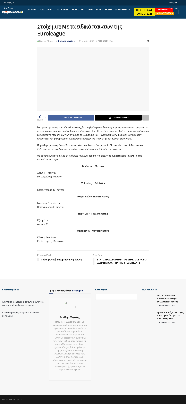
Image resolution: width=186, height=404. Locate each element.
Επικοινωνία (173, 8)
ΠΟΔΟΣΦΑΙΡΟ (46, 9)
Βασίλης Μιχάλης (66, 41)
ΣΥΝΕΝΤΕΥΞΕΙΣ (104, 9)
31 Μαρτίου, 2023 (86, 41)
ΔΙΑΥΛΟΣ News (164, 13)
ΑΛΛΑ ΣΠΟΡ (77, 9)
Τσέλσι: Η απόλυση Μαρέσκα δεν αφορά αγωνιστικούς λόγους (167, 298)
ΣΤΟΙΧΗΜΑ (162, 9)
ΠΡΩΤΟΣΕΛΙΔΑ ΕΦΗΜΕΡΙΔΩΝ (144, 12)
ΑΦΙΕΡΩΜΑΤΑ (122, 9)
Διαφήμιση (173, 3)
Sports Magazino (15, 399)
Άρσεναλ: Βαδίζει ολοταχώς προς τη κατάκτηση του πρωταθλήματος (170, 315)
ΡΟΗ (90, 9)
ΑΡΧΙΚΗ (31, 9)
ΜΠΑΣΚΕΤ (62, 9)
